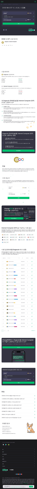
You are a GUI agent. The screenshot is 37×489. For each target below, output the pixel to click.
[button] (30, 13)
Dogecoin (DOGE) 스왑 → (6, 426)
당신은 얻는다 (6, 18)
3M (8, 45)
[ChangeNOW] (2, 1)
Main (1, 4)
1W (4, 45)
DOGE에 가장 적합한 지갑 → (6, 431)
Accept (31, 486)
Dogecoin (9, 4)
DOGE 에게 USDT (12, 278)
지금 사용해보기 (14, 218)
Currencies (5, 4)
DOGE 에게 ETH (11, 268)
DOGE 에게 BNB (12, 302)
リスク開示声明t (25, 483)
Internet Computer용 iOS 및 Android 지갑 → (9, 433)
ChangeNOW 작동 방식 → (6, 429)
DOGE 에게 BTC (11, 261)
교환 (18, 23)
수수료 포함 (5, 15)
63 (8, 330)
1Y (10, 45)
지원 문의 (18, 347)
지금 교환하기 (18, 150)
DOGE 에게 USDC (12, 316)
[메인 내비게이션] (35, 2)
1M (6, 45)
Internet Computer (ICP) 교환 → (7, 428)
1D (2, 45)
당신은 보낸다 (6, 12)
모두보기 (32, 330)
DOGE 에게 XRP (11, 309)
